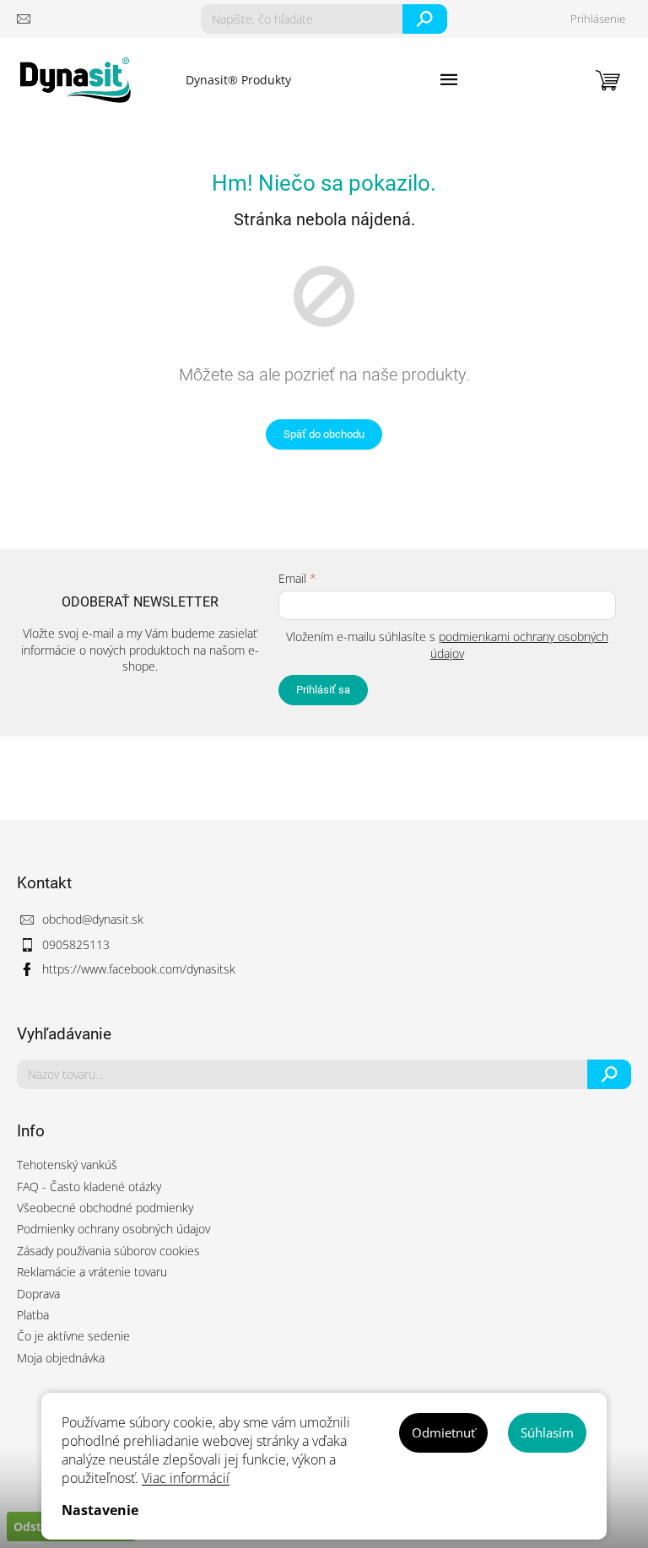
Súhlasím (547, 1432)
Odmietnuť (443, 1432)
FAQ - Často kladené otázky (89, 1187)
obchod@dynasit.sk (92, 919)
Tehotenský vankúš (67, 1165)
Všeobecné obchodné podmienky (105, 1208)
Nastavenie (100, 1510)
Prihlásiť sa (323, 689)
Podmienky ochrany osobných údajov (113, 1229)
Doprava (38, 1294)
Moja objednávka (61, 1358)
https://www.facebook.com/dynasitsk (138, 969)
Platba (33, 1315)
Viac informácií (186, 1478)
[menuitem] (238, 80)
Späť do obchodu (324, 434)
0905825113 (76, 944)
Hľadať (424, 19)
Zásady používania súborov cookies (108, 1251)
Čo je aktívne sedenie (73, 1336)
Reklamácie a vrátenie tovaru (92, 1272)
